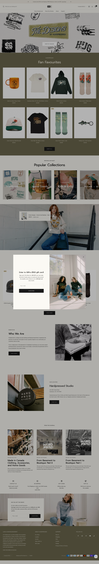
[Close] (83, 256)
